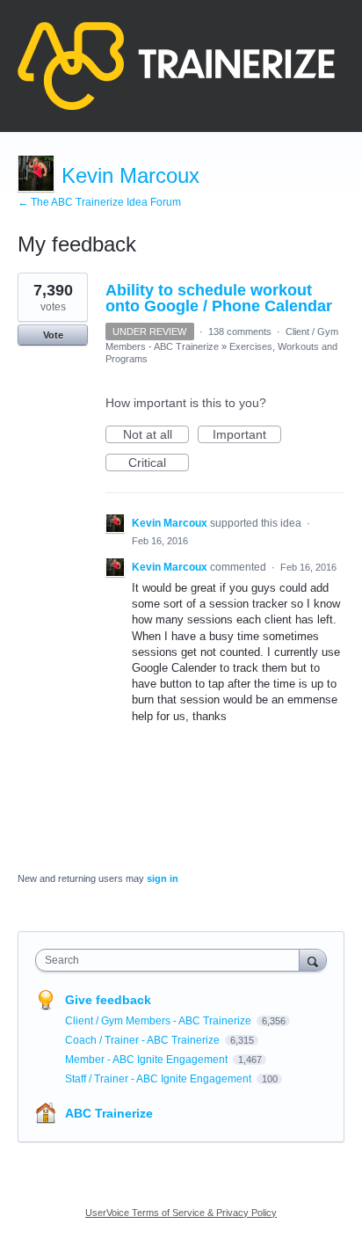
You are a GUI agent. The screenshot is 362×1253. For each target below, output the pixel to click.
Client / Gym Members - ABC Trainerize (159, 1021)
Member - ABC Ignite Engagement (147, 1059)
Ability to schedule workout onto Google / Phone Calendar (218, 298)
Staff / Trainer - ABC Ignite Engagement (159, 1079)
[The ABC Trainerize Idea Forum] (176, 66)
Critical (158, 463)
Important (247, 435)
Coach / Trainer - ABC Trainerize (143, 1040)
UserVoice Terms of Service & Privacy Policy (181, 1212)
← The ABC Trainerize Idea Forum (99, 202)
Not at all (156, 435)
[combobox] (171, 960)
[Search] (313, 960)
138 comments (240, 331)
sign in (162, 878)
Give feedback (108, 1000)
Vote (53, 335)
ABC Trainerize (109, 1113)
